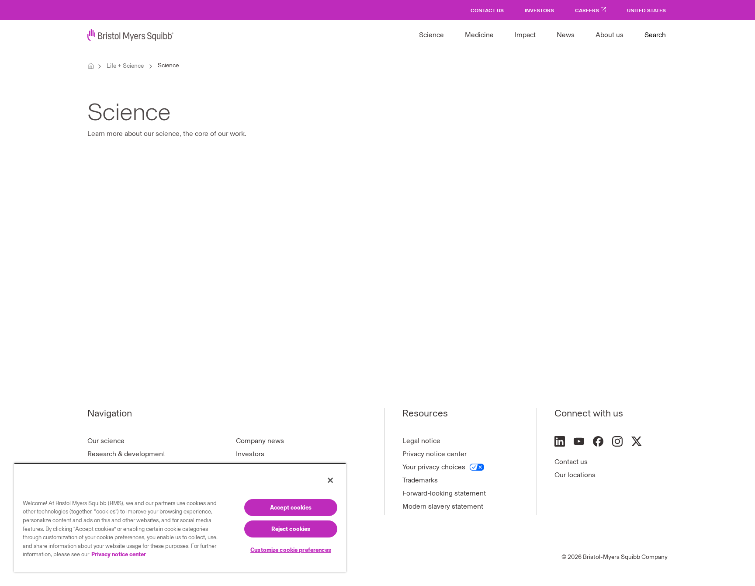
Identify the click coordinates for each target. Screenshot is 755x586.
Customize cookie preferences (290, 550)
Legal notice (421, 441)
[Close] (330, 480)
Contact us (571, 462)
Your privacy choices (433, 467)
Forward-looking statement (444, 493)
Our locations (575, 475)
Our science (106, 441)
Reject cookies (291, 529)
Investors (539, 10)
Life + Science (125, 65)
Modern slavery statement (442, 506)
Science (168, 65)
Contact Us (487, 10)
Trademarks (420, 480)
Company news (260, 441)
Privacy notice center (434, 454)
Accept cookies (291, 507)
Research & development (126, 454)
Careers (587, 10)
